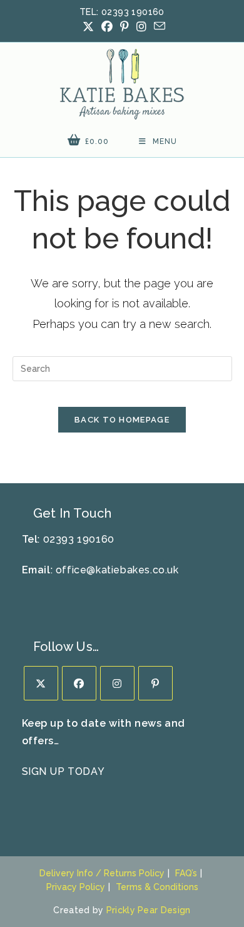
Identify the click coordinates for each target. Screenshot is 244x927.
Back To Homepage (122, 419)
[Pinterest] (155, 683)
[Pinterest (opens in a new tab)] (124, 27)
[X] (41, 683)
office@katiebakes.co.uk (117, 570)
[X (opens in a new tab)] (88, 27)
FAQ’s (186, 873)
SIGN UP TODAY (63, 771)
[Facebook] (79, 683)
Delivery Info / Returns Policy (102, 873)
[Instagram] (117, 683)
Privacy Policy (75, 887)
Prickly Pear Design (148, 910)
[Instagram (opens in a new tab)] (141, 27)
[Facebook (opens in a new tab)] (107, 27)
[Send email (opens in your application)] (157, 26)
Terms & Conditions (157, 887)
